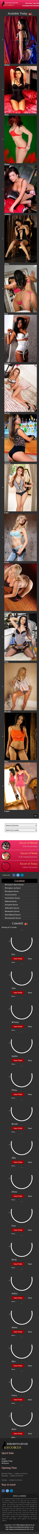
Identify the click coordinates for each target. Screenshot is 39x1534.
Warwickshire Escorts (12, 911)
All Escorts (5, 1463)
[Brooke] (20, 686)
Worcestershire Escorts (13, 918)
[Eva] (20, 288)
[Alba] (20, 89)
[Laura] (20, 786)
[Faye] (20, 487)
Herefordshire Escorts (12, 898)
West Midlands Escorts (12, 915)
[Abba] (20, 239)
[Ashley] (20, 189)
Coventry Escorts (11, 895)
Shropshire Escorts (11, 905)
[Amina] (20, 438)
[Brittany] (20, 587)
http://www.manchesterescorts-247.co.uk (19, 1529)
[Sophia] (20, 338)
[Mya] (20, 736)
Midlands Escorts (11, 901)
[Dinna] (20, 40)
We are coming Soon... (14, 821)
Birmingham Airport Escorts (14, 885)
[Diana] (20, 139)
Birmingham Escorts (12, 891)
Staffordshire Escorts (12, 908)
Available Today (7, 1461)
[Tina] (20, 637)
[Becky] (20, 388)
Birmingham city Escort (13, 888)
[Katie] (20, 537)
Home (4, 1459)
